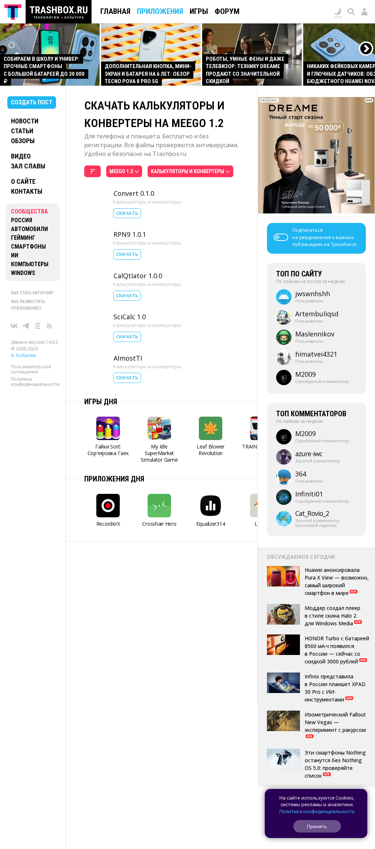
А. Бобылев (23, 355)
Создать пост (31, 102)
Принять (317, 826)
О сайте (23, 181)
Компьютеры (29, 264)
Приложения (160, 11)
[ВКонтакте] (14, 326)
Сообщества (29, 211)
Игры (199, 11)
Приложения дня (114, 478)
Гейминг (23, 237)
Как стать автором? (32, 292)
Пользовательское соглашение (31, 369)
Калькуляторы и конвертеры (147, 201)
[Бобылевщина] (38, 326)
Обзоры (23, 141)
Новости (24, 121)
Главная (115, 11)
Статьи (22, 131)
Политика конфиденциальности (35, 381)
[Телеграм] (26, 326)
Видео (21, 156)
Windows (23, 272)
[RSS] (49, 326)
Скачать (127, 213)
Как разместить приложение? (28, 305)
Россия (21, 220)
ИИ (14, 255)
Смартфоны (28, 246)
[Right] (366, 48)
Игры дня (100, 401)
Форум (227, 11)
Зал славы (28, 166)
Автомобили (29, 229)
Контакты (26, 191)
